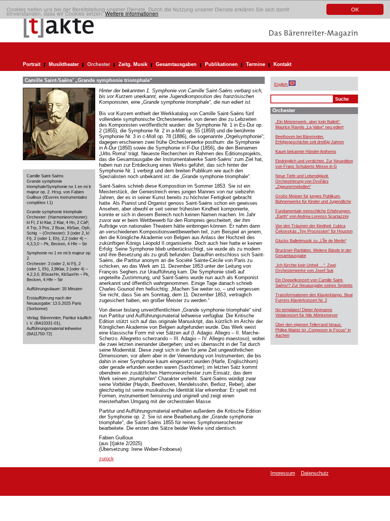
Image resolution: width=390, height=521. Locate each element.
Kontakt (282, 64)
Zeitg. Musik (132, 64)
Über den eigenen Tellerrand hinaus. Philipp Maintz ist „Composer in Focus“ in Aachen (313, 330)
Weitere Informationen (131, 13)
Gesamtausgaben (176, 64)
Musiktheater (64, 64)
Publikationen (221, 64)
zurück (106, 459)
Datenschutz (315, 473)
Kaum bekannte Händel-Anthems (305, 151)
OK (355, 9)
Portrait (31, 64)
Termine (255, 64)
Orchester (98, 64)
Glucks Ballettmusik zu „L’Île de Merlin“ (311, 240)
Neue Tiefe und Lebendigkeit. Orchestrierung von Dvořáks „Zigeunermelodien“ (302, 181)
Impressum (282, 473)
